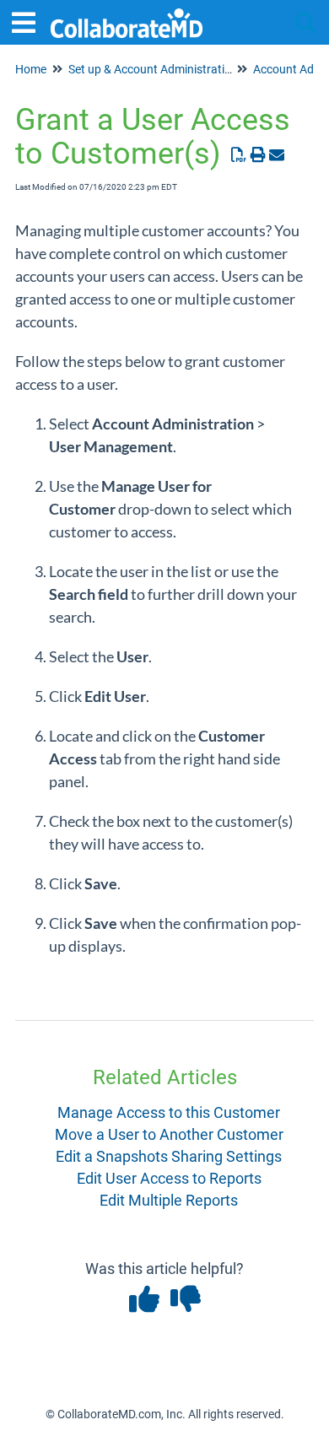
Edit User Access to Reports (169, 1178)
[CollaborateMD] (126, 15)
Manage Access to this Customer (168, 1112)
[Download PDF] (239, 155)
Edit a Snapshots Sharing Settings (169, 1156)
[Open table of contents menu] (29, 20)
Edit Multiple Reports (169, 1200)
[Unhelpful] (185, 1305)
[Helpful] (145, 1305)
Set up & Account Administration (153, 69)
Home (30, 69)
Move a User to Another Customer (169, 1134)
